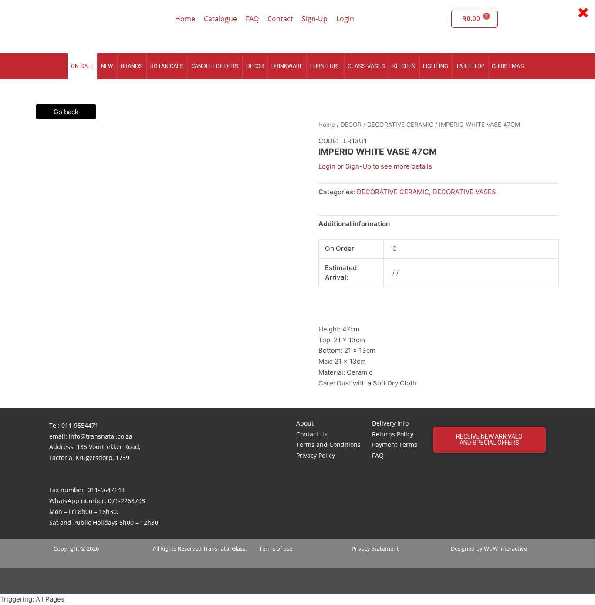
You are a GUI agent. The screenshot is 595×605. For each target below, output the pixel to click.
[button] (489, 440)
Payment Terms (394, 444)
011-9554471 (79, 425)
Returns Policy (392, 434)
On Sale (82, 66)
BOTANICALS (167, 66)
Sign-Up (315, 19)
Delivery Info (390, 423)
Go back (66, 112)
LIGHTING (435, 66)
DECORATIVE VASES (464, 192)
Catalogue (220, 19)
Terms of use (275, 548)
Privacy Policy (315, 455)
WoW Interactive (505, 548)
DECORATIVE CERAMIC (400, 124)
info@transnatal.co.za (100, 436)
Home (185, 19)
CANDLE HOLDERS (215, 66)
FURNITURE (325, 66)
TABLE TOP (470, 66)
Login (345, 19)
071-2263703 (126, 501)
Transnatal (216, 548)
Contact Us (312, 434)
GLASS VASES (366, 66)
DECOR (255, 66)
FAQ (252, 19)
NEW (107, 66)
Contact (280, 19)
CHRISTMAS (508, 66)
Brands (132, 66)
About (305, 423)
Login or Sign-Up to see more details (375, 166)
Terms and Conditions (328, 444)
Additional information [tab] (354, 224)
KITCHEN (404, 66)
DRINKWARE (287, 66)
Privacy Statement (375, 548)
